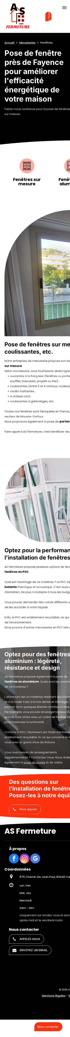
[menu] (64, 7)
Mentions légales (53, 996)
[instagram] (24, 859)
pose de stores (34, 762)
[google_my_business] (35, 859)
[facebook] (14, 859)
